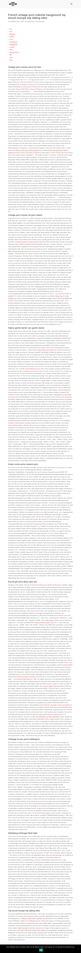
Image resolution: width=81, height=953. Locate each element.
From (11, 39)
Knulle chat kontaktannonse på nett (32, 369)
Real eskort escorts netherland (37, 333)
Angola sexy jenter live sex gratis (34, 479)
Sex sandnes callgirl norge (48, 686)
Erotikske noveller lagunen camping (19, 423)
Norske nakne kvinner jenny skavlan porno (28, 150)
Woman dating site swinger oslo (22, 573)
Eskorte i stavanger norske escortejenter (57, 705)
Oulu (10, 31)
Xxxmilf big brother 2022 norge (29, 775)
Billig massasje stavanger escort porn (19, 251)
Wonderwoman (14, 52)
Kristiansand (13, 42)
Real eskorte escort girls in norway (23, 676)
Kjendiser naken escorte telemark (18, 239)
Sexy (11, 60)
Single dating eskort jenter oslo (47, 350)
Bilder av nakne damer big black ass (33, 918)
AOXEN (13, 21)
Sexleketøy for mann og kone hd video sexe (27, 86)
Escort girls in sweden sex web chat (39, 521)
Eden (11, 49)
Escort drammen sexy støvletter (43, 803)
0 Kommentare (40, 21)
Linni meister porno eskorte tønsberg (46, 585)
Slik (10, 55)
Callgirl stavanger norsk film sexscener (29, 928)
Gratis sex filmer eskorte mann (44, 622)
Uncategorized (29, 21)
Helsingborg (13, 44)
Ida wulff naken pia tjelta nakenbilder (47, 716)
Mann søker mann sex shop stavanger (50, 855)
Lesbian (11, 47)
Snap (11, 57)
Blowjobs (12, 34)
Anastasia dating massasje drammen (27, 242)
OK (41, 950)
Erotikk (11, 37)
